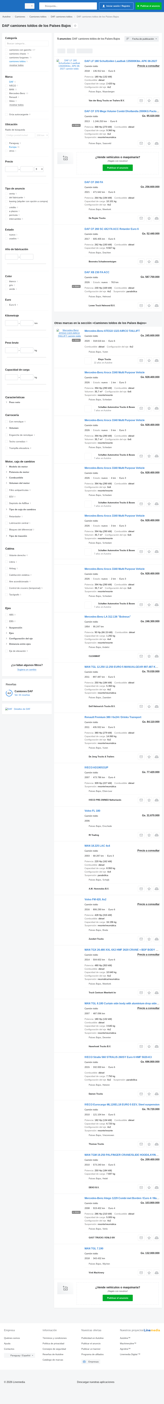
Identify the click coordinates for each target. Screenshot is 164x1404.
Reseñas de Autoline (53, 1354)
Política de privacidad (53, 1343)
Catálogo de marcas (53, 1359)
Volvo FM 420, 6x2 (95, 899)
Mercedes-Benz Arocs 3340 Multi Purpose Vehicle (115, 372)
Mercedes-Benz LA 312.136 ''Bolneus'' (108, 616)
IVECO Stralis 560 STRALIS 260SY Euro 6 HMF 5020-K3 (118, 1057)
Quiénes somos (12, 1338)
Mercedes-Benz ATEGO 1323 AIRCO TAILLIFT (112, 331)
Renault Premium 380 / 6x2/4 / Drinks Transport (113, 717)
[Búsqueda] (42, 6)
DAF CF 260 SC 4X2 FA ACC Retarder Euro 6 (112, 229)
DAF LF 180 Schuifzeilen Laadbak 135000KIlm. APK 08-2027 (121, 61)
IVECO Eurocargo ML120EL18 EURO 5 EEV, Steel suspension (122, 1104)
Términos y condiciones (55, 1338)
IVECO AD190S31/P (96, 767)
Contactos (9, 1349)
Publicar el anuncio (117, 167)
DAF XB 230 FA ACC (97, 272)
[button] (149, 101)
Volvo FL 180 (92, 810)
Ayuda (7, 1343)
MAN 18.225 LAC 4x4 (97, 845)
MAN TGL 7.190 (94, 1248)
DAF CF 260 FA (94, 182)
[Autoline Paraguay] (12, 6)
